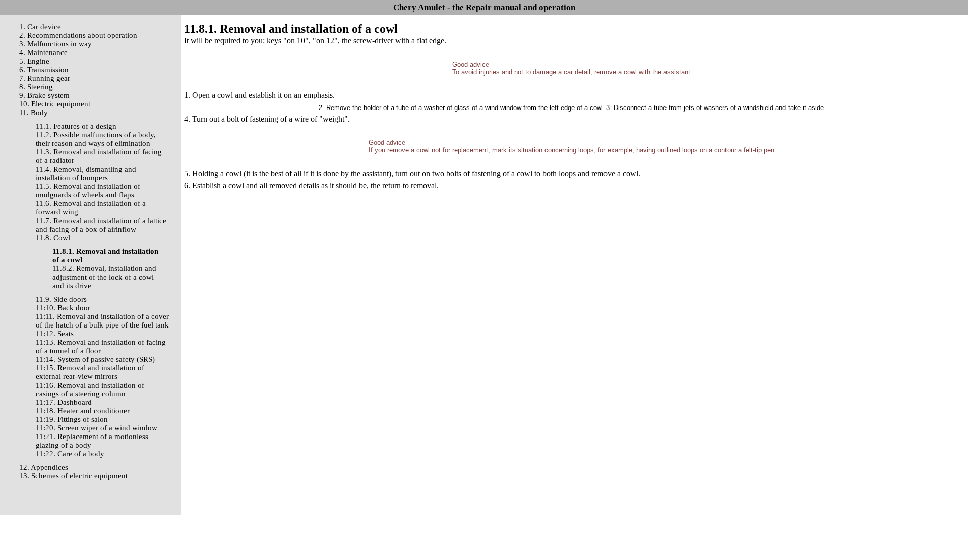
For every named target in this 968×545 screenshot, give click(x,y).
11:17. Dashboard (64, 402)
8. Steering (36, 87)
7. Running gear (44, 78)
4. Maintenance (43, 52)
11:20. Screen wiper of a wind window (96, 428)
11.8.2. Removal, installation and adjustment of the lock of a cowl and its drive (104, 277)
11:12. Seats (55, 334)
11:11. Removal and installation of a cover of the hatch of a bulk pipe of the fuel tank (102, 320)
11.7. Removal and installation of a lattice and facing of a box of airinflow (101, 224)
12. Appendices (43, 467)
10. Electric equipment (54, 104)
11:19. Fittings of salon (72, 419)
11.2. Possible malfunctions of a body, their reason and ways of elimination (96, 139)
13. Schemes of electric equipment (73, 476)
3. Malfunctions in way (55, 44)
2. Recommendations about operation (78, 35)
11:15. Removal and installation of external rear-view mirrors (90, 372)
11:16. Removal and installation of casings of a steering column (90, 389)
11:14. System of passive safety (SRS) (95, 359)
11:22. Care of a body (70, 454)
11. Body (33, 112)
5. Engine (34, 61)
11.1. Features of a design (76, 126)
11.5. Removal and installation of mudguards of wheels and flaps (88, 190)
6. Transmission (44, 70)
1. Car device (40, 27)
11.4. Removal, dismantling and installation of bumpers (86, 173)
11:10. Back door (63, 308)
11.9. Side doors (61, 299)
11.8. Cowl (53, 238)
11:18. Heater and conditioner (83, 411)
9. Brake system (44, 95)
